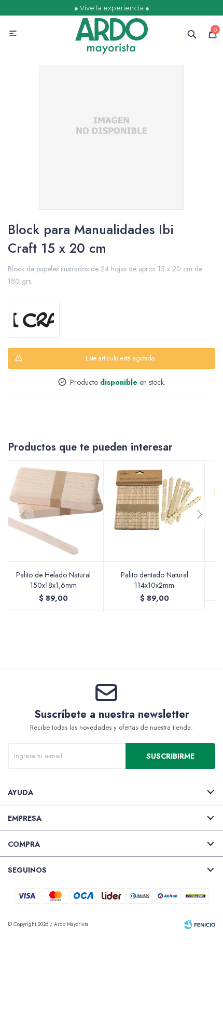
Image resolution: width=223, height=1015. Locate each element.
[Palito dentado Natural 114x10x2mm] (154, 510)
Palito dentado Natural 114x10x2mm (154, 580)
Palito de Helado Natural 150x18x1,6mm (53, 580)
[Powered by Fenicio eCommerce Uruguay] (199, 924)
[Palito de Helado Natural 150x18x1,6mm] (53, 510)
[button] (203, 535)
